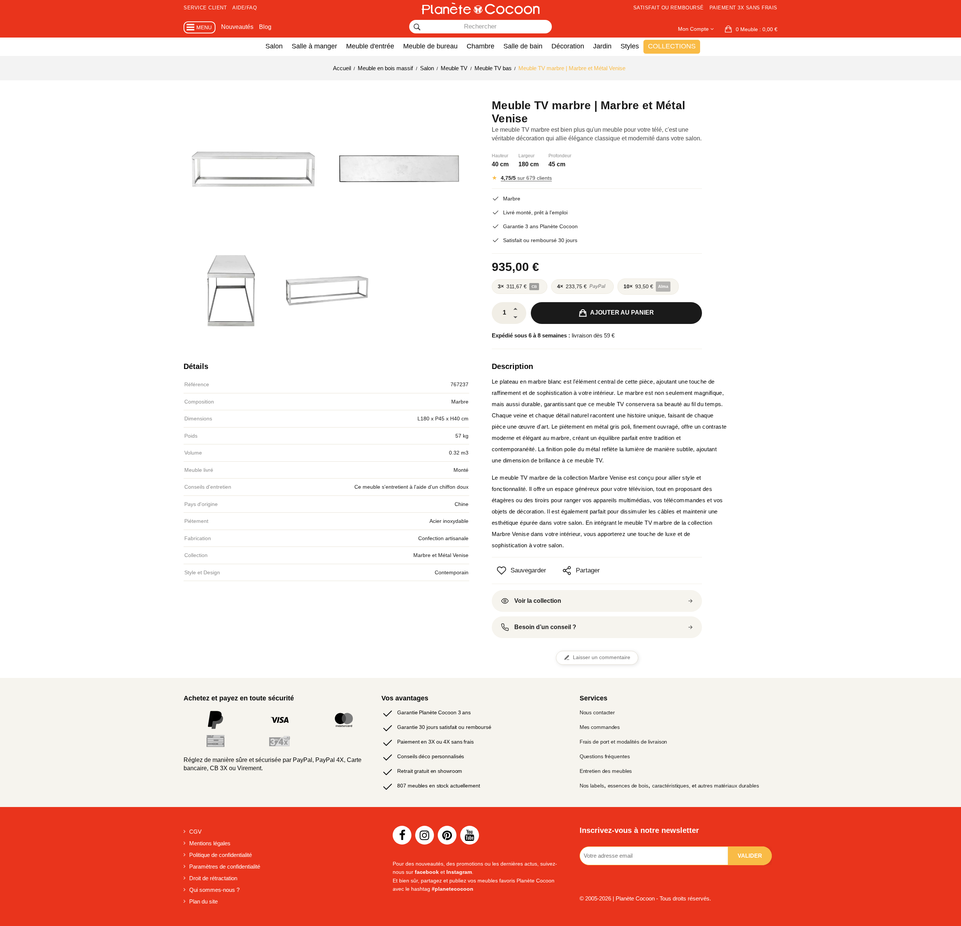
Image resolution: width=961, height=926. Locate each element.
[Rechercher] (417, 27)
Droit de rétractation (213, 878)
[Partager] (567, 570)
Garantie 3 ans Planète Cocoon (540, 226)
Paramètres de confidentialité (224, 866)
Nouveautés (237, 27)
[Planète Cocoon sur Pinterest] (447, 835)
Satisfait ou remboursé (668, 8)
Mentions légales (209, 843)
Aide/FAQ (244, 8)
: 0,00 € (756, 29)
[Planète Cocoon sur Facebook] (402, 835)
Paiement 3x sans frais (743, 8)
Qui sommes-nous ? (214, 890)
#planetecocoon (452, 889)
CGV (195, 831)
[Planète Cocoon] (480, 8)
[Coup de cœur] (501, 570)
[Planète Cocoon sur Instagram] (424, 835)
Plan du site (203, 901)
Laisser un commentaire (601, 657)
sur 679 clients (526, 178)
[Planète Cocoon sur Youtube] (469, 835)
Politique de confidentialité (220, 855)
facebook (427, 872)
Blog (265, 27)
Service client (205, 8)
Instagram (459, 872)
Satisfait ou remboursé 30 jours (540, 240)
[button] (751, 29)
